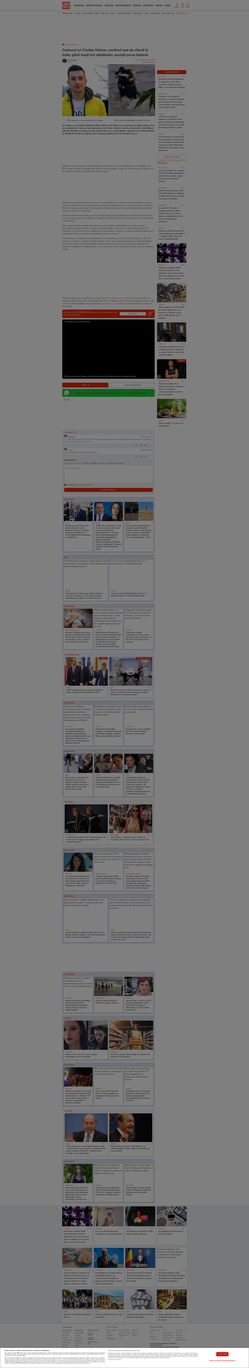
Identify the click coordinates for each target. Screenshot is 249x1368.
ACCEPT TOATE (222, 1354)
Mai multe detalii (21, 1355)
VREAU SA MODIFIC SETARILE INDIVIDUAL (222, 1360)
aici (97, 1360)
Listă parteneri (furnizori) (114, 1359)
